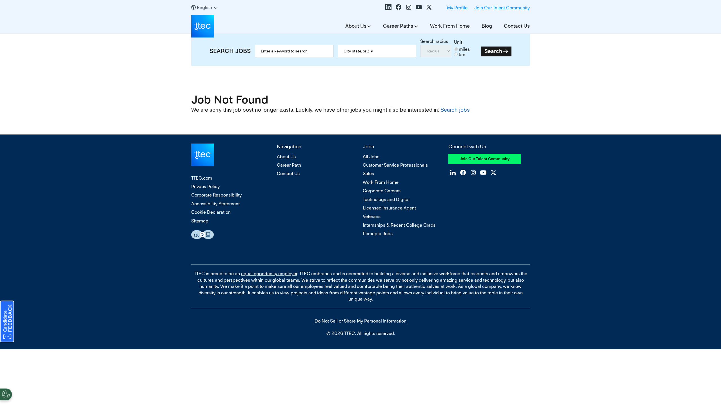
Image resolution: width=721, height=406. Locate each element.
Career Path (289, 165)
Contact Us (517, 26)
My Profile (457, 8)
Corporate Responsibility (216, 195)
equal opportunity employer (269, 274)
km (462, 55)
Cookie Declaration (211, 212)
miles (464, 49)
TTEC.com (201, 178)
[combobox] (377, 51)
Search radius (434, 41)
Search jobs (455, 109)
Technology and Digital (386, 199)
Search (493, 51)
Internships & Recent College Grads (399, 225)
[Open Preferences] (6, 394)
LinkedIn (388, 7)
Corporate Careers (381, 191)
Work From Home (450, 26)
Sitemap (199, 221)
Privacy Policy (205, 186)
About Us (355, 26)
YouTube (419, 7)
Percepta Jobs (378, 234)
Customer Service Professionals (395, 165)
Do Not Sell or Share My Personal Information (360, 321)
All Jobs (371, 157)
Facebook (398, 7)
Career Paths (398, 26)
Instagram (409, 7)
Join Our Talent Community (502, 8)
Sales (368, 173)
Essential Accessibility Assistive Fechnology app (202, 234)
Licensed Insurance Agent (389, 208)
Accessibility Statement (215, 204)
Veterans (371, 216)
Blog (487, 26)
